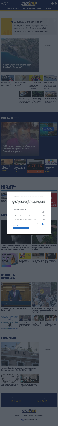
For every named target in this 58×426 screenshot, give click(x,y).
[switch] (43, 212)
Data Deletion (22, 232)
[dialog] (29, 213)
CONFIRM (21, 228)
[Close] (49, 194)
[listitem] (29, 209)
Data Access (29, 232)
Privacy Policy (35, 232)
